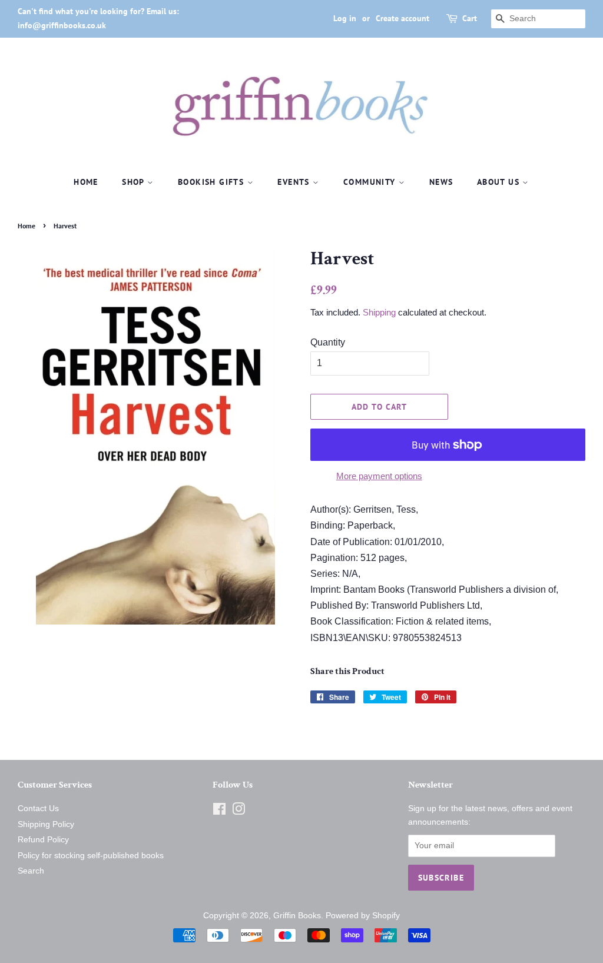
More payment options (379, 476)
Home (86, 182)
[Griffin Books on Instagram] (238, 811)
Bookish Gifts (212, 182)
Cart (469, 18)
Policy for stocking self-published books (91, 855)
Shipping (379, 312)
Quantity (327, 342)
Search (31, 870)
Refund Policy (43, 839)
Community (371, 182)
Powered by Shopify (363, 915)
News (441, 182)
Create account (402, 18)
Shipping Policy (46, 824)
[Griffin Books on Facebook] (219, 811)
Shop (134, 182)
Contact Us (38, 808)
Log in (344, 18)
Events (295, 182)
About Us (500, 182)
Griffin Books (297, 915)
